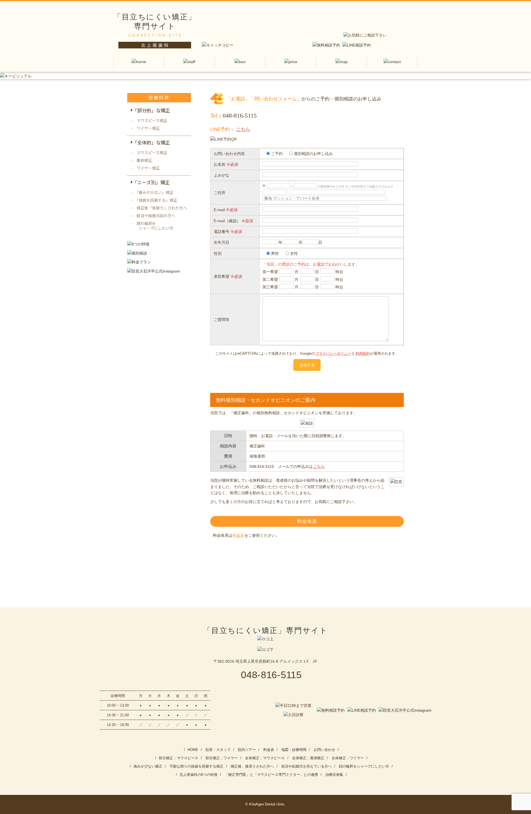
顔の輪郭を (155, 226)
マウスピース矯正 (152, 120)
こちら (243, 129)
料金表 (238, 535)
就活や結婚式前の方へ (156, 215)
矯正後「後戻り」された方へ (162, 208)
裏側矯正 (144, 160)
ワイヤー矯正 (148, 128)
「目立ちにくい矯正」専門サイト (265, 630)
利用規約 (362, 354)
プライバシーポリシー (333, 354)
